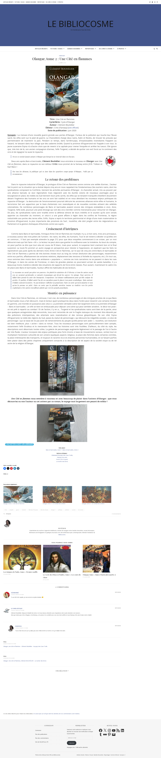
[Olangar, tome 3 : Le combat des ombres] (101, 494)
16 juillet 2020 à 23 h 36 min (17, 610)
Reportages (41, 2)
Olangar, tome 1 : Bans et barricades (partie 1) (99, 575)
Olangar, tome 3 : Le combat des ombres (93, 503)
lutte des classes (44, 510)
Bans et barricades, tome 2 (70, 450)
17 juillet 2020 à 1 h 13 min (21, 628)
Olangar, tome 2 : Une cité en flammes (13, 503)
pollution (67, 510)
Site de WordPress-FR (41, 742)
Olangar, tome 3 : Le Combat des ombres (54, 503)
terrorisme (80, 510)
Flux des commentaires (42, 738)
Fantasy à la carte (62, 457)
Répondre (118, 592)
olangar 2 (53, 510)
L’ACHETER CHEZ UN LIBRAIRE (19, 444)
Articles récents (8, 2)
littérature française (33, 510)
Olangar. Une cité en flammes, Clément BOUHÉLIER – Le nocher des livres (24, 661)
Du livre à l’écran (51, 2)
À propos (60, 2)
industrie (24, 510)
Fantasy (62, 55)
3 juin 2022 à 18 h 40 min (9, 658)
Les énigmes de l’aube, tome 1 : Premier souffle (20, 572)
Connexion (38, 730)
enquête (11, 510)
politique (60, 510)
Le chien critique (16, 608)
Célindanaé (15, 592)
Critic (5, 510)
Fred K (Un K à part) (62, 459)
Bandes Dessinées (31, 2)
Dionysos (8, 514)
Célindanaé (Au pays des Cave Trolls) (62, 455)
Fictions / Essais (20, 2)
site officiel (73, 127)
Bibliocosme (61, 534)
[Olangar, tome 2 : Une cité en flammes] (22, 494)
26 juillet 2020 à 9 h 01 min (9, 643)
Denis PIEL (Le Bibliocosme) (53, 755)
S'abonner (71, 743)
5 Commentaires (116, 514)
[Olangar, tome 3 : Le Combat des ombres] (61, 494)
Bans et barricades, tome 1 (54, 450)
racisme (74, 510)
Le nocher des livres (62, 461)
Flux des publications (41, 734)
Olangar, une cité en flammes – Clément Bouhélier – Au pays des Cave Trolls (25, 646)
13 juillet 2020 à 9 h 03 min (17, 594)
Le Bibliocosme (80, 23)
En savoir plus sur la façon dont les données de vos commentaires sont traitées (56, 713)
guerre (17, 510)
